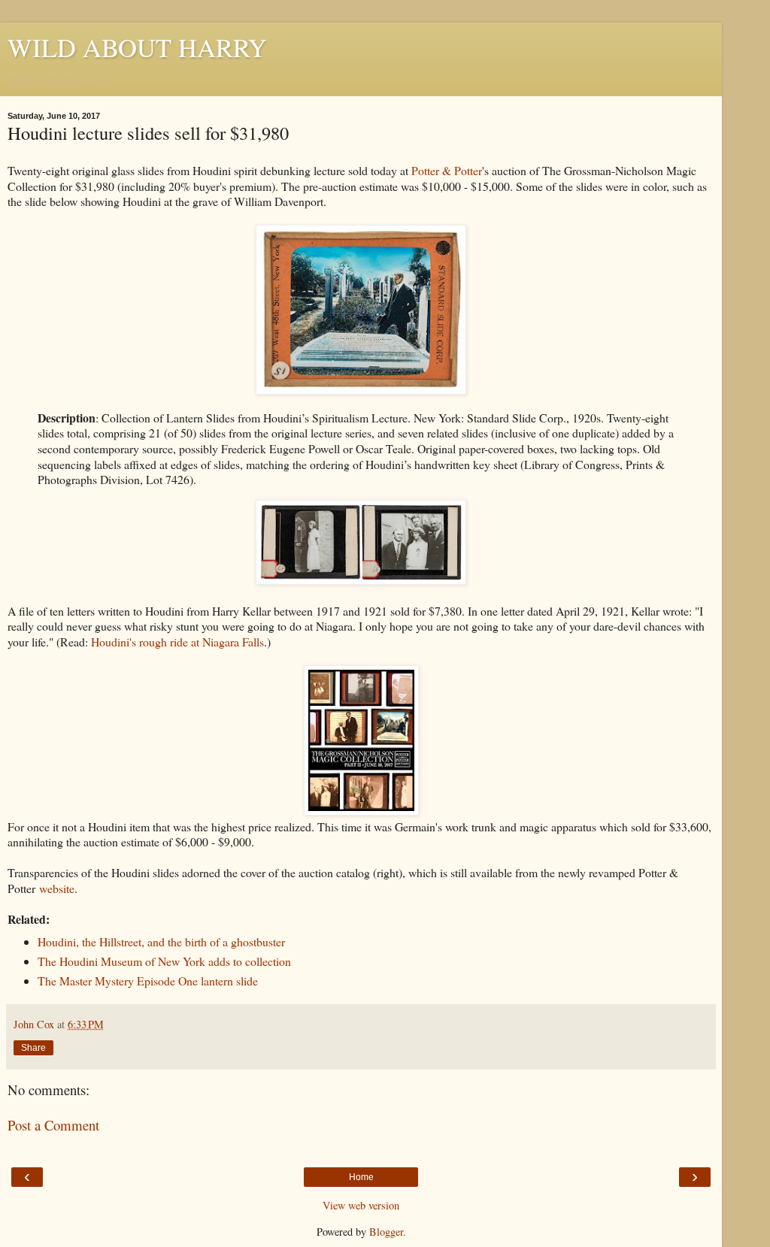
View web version (361, 1205)
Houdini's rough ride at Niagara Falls (177, 641)
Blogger (386, 1231)
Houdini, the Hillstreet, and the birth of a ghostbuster (161, 941)
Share (33, 1048)
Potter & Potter (446, 170)
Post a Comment (53, 1124)
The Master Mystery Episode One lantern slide (148, 980)
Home (361, 1177)
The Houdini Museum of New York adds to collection (164, 961)
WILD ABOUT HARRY (137, 47)
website (56, 888)
